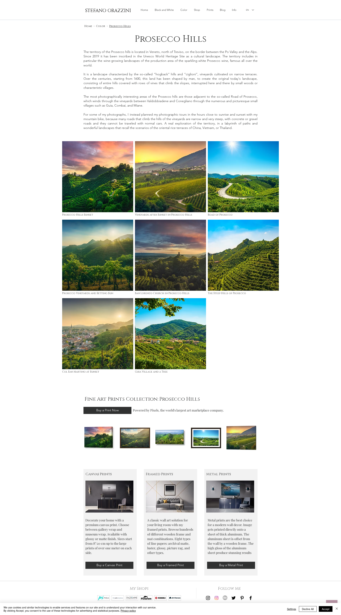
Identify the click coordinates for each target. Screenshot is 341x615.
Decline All (308, 609)
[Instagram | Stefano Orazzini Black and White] (208, 598)
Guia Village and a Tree (151, 371)
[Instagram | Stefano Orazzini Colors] (216, 598)
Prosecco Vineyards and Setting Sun (87, 293)
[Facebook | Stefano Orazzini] (250, 598)
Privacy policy (128, 610)
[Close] (337, 609)
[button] (197, 10)
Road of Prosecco (220, 214)
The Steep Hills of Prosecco (227, 293)
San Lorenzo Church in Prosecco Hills (162, 293)
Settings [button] (291, 609)
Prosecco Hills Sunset (77, 214)
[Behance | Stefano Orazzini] (225, 598)
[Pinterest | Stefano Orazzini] (242, 598)
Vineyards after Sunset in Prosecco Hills (163, 214)
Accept (325, 609)
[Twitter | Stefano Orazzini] (233, 598)
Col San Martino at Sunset (80, 371)
